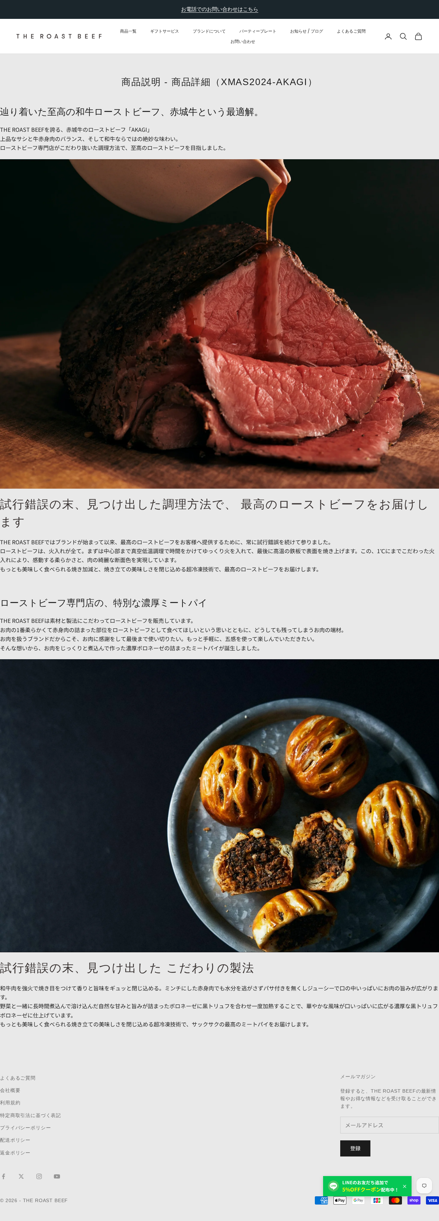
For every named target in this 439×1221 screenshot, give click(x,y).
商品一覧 (128, 31)
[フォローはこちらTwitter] (21, 1176)
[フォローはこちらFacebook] (3, 1176)
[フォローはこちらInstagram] (39, 1176)
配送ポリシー (15, 1140)
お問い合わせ (242, 41)
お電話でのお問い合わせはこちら (219, 9)
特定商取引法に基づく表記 (30, 1115)
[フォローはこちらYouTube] (57, 1176)
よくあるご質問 (351, 31)
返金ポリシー (15, 1152)
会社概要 (10, 1090)
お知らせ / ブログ (306, 31)
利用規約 (10, 1102)
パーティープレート (257, 31)
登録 (355, 1148)
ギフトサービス (164, 31)
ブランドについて (209, 31)
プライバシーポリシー (25, 1127)
